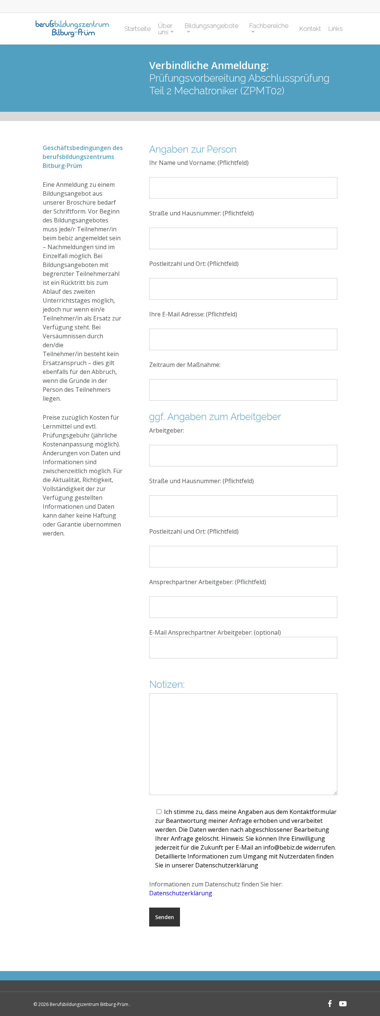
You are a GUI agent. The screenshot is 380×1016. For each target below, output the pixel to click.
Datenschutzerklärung (180, 893)
